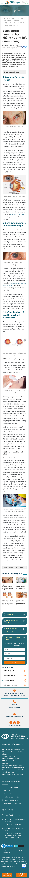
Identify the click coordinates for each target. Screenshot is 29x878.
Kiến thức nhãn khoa (18, 18)
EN (23, 2)
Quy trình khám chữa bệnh (10, 787)
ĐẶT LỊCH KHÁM (21, 875)
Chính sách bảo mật (9, 850)
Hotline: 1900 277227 (7, 875)
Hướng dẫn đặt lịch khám (10, 797)
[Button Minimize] (24, 72)
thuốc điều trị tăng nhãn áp (18, 214)
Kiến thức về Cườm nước (12, 20)
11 (18, 567)
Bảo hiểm (6, 790)
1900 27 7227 (12, 756)
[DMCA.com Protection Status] (19, 846)
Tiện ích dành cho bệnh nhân (11, 803)
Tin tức (9, 18)
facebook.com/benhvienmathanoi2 (12, 765)
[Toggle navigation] (2, 3)
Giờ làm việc (6, 794)
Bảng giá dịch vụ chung (10, 800)
